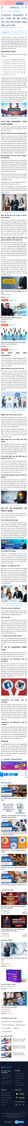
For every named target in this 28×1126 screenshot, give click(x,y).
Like (2, 775)
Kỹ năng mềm (16, 1028)
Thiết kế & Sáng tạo (20, 1025)
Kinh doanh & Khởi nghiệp (14, 11)
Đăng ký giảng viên (5, 1093)
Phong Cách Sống (6, 1021)
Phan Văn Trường (7, 27)
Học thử (13, 300)
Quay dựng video (5, 1099)
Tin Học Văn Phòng (6, 1028)
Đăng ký (5, 300)
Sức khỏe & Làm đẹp (6, 1031)
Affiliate (3, 1104)
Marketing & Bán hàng (17, 1021)
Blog (4, 11)
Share (6, 775)
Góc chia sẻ (18, 1080)
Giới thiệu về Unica (19, 1073)
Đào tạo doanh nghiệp (6, 1097)
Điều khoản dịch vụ (19, 1082)
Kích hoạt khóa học (19, 1078)
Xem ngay (19, 3)
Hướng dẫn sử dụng (19, 1076)
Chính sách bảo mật (19, 1085)
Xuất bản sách (4, 1102)
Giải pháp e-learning (5, 1095)
